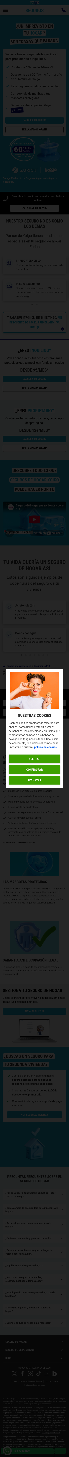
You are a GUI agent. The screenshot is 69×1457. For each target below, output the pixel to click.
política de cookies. (45, 747)
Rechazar (34, 780)
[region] (34, 728)
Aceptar (34, 759)
